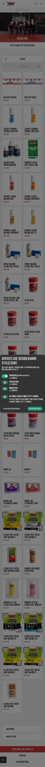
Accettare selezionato (12, 409)
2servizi (13, 378)
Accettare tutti (35, 409)
